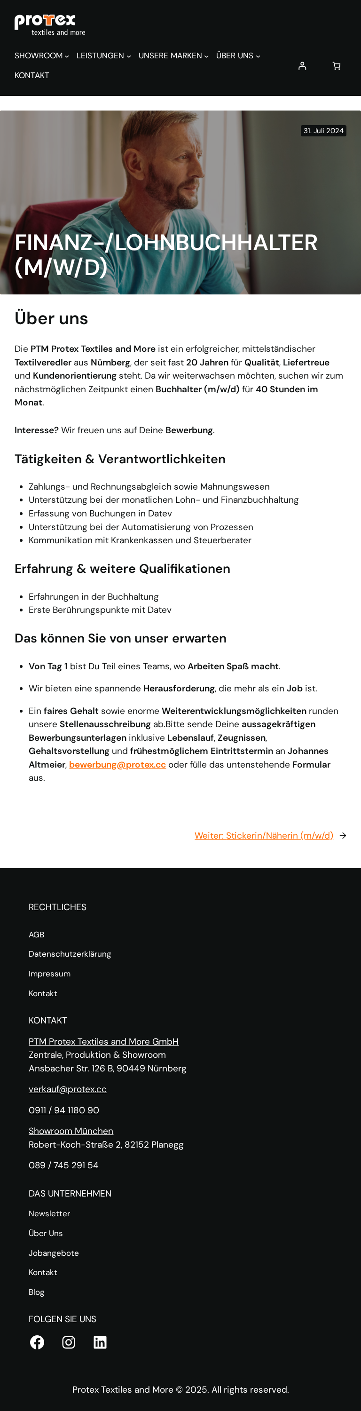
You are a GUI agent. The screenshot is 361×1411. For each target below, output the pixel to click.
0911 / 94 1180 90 (64, 1110)
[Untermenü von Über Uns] (258, 56)
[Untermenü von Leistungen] (128, 56)
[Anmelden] (302, 65)
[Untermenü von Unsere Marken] (206, 56)
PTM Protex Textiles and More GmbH (104, 1041)
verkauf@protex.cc (68, 1089)
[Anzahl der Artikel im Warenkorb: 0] (337, 65)
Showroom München (71, 1131)
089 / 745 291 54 (64, 1165)
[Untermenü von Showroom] (66, 56)
